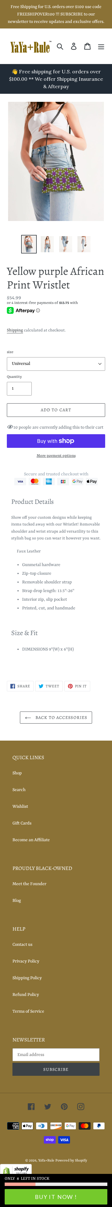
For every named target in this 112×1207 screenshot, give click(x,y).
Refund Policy (25, 994)
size (10, 352)
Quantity (14, 377)
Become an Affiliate (31, 839)
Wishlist (20, 806)
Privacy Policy (25, 961)
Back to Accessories (60, 717)
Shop (17, 773)
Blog (16, 900)
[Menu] (101, 46)
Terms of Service (28, 1011)
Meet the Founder (29, 883)
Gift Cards (21, 823)
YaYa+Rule (46, 1161)
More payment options (56, 456)
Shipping (15, 330)
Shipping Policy (27, 978)
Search (19, 789)
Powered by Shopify (71, 1161)
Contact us (22, 944)
